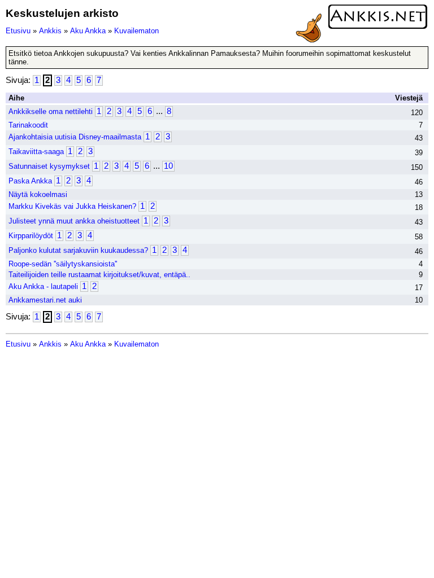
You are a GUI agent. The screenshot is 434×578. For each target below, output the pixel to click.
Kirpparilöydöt (30, 235)
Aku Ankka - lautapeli (43, 286)
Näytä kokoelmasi (37, 194)
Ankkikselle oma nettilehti (50, 111)
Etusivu (18, 31)
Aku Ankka (88, 31)
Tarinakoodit (28, 125)
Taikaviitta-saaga (36, 151)
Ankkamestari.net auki (45, 300)
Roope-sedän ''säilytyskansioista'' (62, 264)
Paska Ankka (30, 181)
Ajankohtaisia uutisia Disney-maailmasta (74, 137)
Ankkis (50, 31)
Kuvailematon (136, 31)
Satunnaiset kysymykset (49, 166)
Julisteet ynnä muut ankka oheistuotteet (74, 221)
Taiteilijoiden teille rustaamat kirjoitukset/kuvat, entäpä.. (99, 274)
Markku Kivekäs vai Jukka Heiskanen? (72, 206)
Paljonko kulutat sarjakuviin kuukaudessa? (78, 250)
